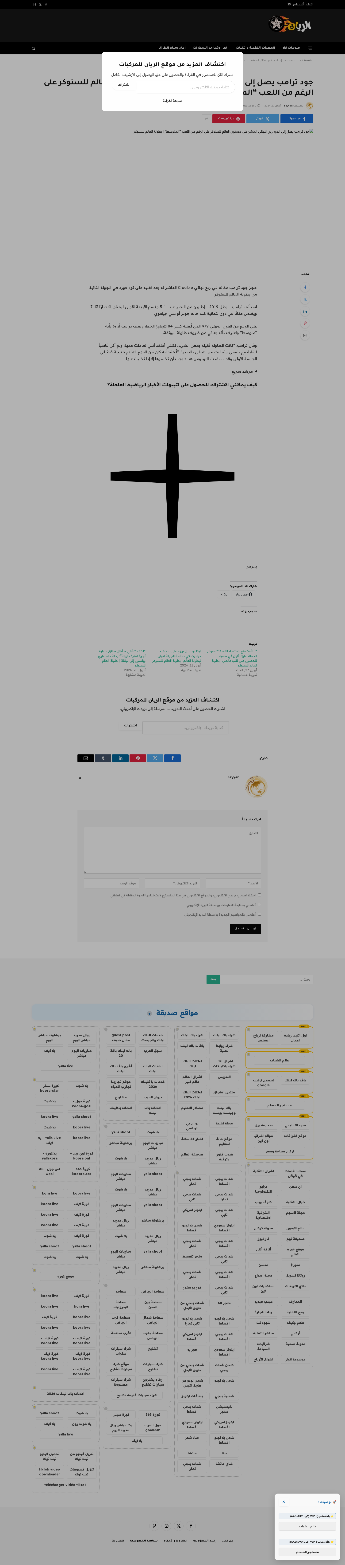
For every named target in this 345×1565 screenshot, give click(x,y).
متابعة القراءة (172, 101)
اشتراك (124, 85)
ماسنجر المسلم (307, 1552)
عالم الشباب (307, 1526)
